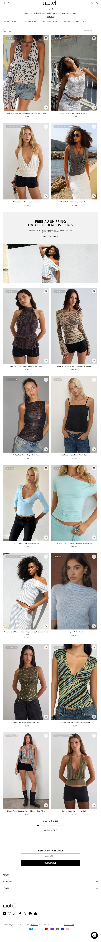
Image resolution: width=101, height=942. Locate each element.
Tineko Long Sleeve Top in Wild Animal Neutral (74, 366)
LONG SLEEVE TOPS (30, 22)
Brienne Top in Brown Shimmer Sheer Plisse (26, 366)
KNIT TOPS (66, 22)
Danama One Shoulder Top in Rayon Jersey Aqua (74, 543)
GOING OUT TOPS (10, 22)
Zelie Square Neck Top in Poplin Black (74, 455)
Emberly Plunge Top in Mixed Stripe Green (74, 722)
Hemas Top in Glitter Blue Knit (74, 632)
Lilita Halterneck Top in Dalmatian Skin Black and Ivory (26, 113)
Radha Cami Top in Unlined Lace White (74, 113)
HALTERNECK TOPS (50, 22)
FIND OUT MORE (50, 236)
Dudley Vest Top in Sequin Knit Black (26, 455)
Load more (50, 830)
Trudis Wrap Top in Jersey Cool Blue (26, 543)
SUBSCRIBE (50, 863)
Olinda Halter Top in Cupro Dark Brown (74, 202)
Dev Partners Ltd (69, 925)
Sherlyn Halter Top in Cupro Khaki (74, 811)
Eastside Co (34, 925)
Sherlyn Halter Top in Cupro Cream (26, 202)
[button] (46, 38)
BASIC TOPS (80, 22)
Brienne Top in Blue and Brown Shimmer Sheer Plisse (26, 811)
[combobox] (9, 3)
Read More (50, 16)
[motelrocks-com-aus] (49, 3)
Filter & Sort (88, 30)
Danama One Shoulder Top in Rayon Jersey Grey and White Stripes (26, 633)
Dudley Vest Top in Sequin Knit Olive (26, 722)
